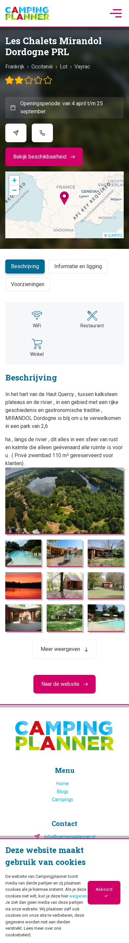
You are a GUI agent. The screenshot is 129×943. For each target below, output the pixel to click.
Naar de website (60, 684)
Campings (62, 799)
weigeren (78, 895)
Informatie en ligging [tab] (78, 266)
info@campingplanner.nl (69, 836)
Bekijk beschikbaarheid (39, 157)
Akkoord (104, 889)
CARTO (115, 235)
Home (62, 783)
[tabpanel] (64, 480)
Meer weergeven (60, 649)
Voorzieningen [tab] (27, 284)
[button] (64, 198)
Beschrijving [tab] (25, 266)
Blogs (62, 791)
